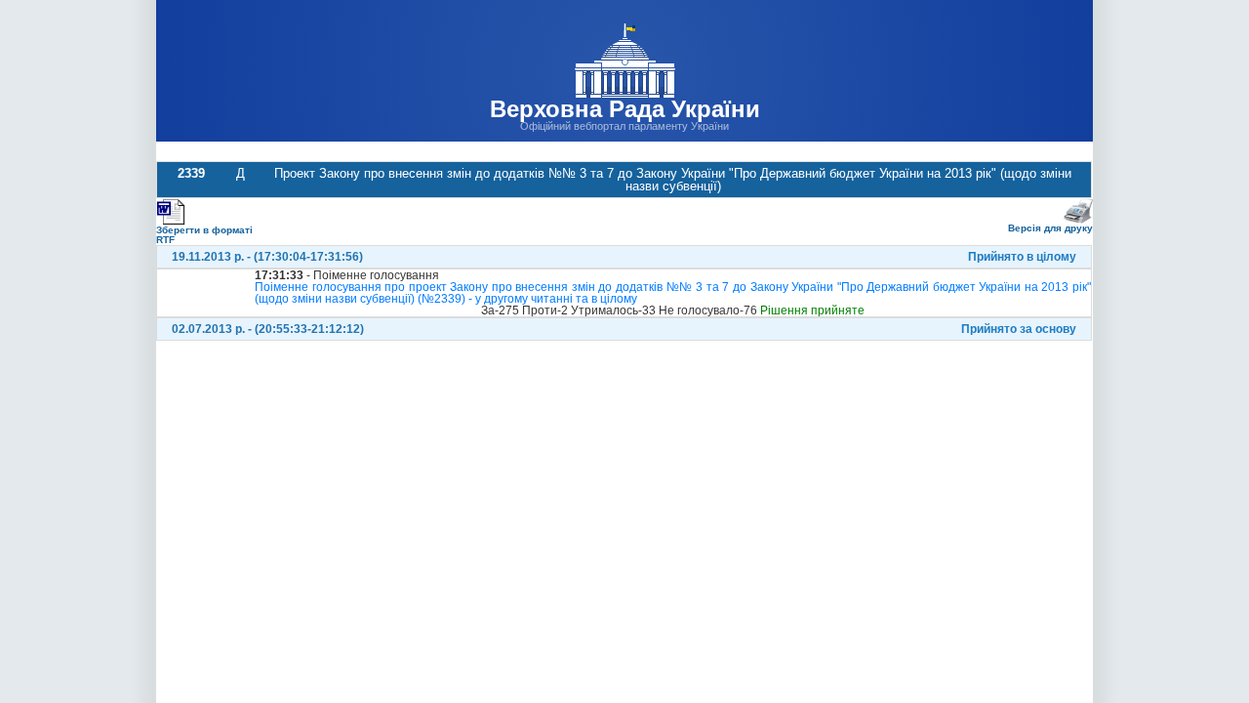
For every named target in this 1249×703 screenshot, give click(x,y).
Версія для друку (1050, 228)
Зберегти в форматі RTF (204, 235)
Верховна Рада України (625, 109)
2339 (191, 173)
